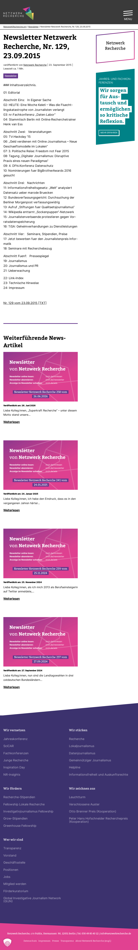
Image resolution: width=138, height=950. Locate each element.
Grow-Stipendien (15, 818)
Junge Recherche (15, 760)
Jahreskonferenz (15, 739)
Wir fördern (12, 789)
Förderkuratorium (15, 891)
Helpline (74, 767)
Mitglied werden (14, 884)
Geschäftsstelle (14, 862)
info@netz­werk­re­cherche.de (115, 933)
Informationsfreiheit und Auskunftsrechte (98, 774)
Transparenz (12, 848)
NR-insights (11, 774)
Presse (55, 940)
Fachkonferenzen (16, 753)
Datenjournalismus (82, 753)
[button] (7, 942)
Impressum (44, 940)
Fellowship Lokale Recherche (24, 804)
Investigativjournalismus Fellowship (28, 811)
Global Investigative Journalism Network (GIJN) (32, 900)
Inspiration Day (14, 767)
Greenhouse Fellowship (19, 826)
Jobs (6, 877)
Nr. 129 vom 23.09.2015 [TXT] (25, 303)
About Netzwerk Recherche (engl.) (93, 940)
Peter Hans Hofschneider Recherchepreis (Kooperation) (98, 820)
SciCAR (8, 746)
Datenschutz (30, 940)
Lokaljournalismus (81, 746)
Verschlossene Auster (84, 804)
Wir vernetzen (14, 730)
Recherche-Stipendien (19, 797)
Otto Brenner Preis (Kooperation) (92, 811)
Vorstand (9, 855)
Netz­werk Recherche (35, 65)
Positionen (10, 870)
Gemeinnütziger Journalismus (90, 760)
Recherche (76, 739)
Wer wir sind (13, 840)
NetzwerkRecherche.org (14, 27)
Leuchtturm (77, 797)
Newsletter (33, 27)
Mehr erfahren (108, 133)
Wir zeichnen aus (82, 789)
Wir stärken (78, 730)
